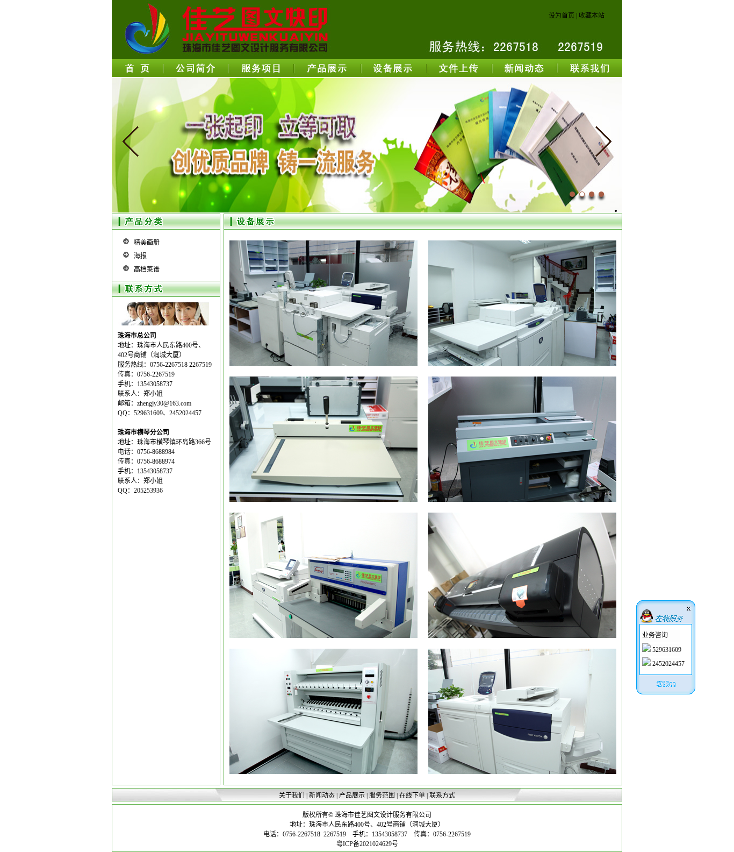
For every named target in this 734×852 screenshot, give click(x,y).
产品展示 (352, 795)
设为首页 (561, 15)
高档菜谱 (147, 269)
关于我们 (292, 795)
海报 (140, 256)
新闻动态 (322, 795)
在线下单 (412, 795)
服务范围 (382, 795)
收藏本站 (592, 15)
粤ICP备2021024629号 (367, 844)
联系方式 (442, 795)
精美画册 (147, 242)
